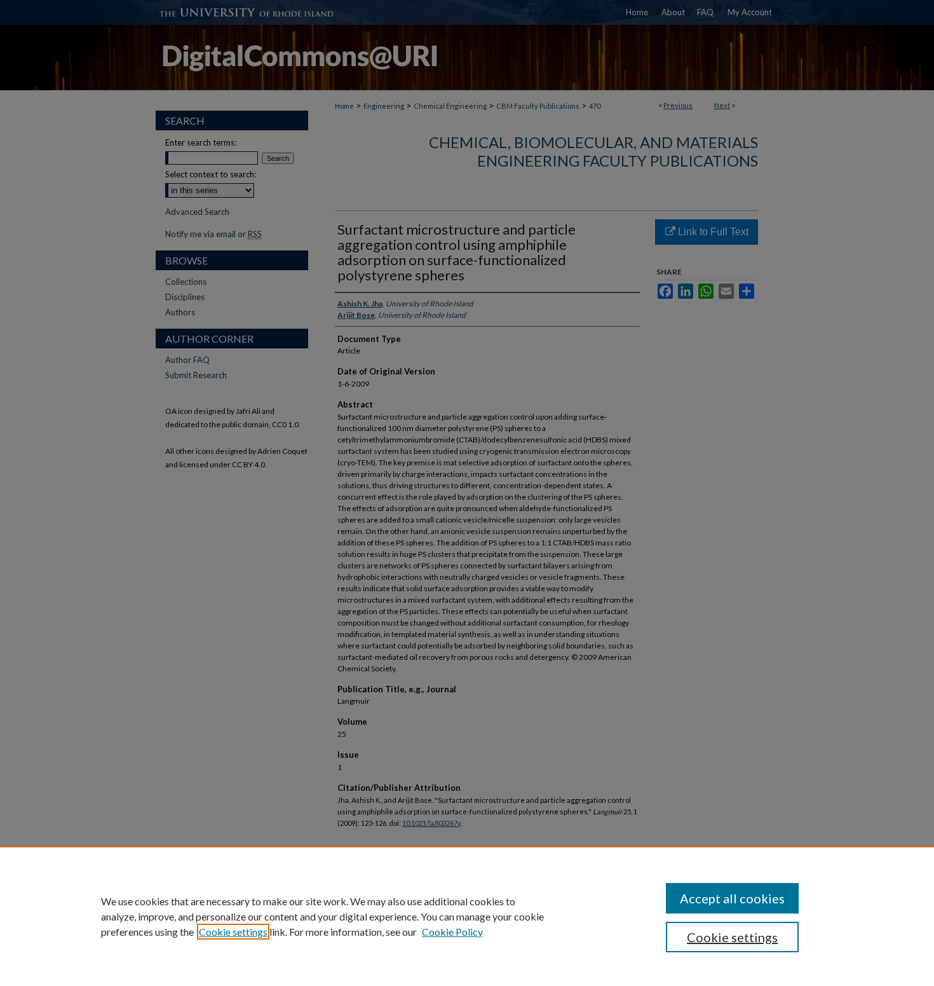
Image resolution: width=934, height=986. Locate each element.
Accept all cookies (732, 898)
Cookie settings (233, 932)
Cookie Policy (452, 932)
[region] (467, 916)
